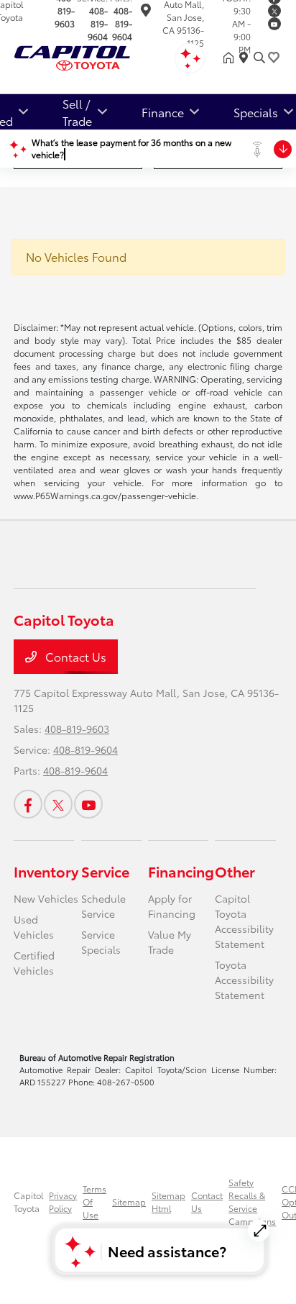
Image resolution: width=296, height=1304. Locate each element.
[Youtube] (274, 23)
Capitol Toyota (28, 1201)
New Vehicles (46, 898)
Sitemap (129, 1201)
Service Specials (101, 942)
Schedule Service (103, 906)
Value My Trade (169, 942)
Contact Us (74, 656)
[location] (146, 12)
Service (105, 871)
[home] (231, 57)
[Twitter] (274, 10)
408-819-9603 (77, 728)
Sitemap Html (168, 1201)
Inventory (46, 871)
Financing (181, 871)
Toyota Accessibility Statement (244, 979)
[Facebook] (28, 804)
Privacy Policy (63, 1201)
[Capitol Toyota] (98, 55)
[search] (259, 57)
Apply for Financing (171, 906)
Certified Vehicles (34, 962)
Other (235, 871)
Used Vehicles (34, 926)
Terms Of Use (94, 1201)
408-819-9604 (98, 23)
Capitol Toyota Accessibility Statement (244, 921)
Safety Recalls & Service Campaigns (252, 1201)
